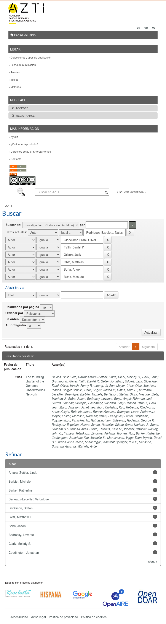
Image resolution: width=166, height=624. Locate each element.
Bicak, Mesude (140, 394)
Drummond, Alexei (64, 381)
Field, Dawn (78, 377)
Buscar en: (13, 224)
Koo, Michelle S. (94, 437)
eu (138, 27)
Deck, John (150, 377)
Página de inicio (24, 35)
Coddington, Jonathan (67, 437)
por (82, 224)
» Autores (14, 72)
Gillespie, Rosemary (88, 403)
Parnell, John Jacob (69, 442)
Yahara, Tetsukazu (76, 433)
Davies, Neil (60, 377)
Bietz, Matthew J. (20, 517)
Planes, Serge (61, 390)
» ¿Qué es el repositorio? (23, 144)
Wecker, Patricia (135, 429)
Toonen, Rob (125, 433)
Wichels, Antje (87, 446)
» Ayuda (13, 137)
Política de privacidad (63, 617)
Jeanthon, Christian (104, 407)
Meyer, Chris (125, 385)
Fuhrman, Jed (142, 398)
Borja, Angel (122, 398)
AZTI (8, 206)
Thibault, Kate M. (110, 429)
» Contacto (14, 159)
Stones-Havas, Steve (83, 429)
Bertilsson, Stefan (116, 394)
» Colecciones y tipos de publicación (29, 57)
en (146, 27)
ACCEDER (22, 108)
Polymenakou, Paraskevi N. (70, 420)
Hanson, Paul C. (136, 403)
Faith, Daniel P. (89, 381)
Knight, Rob (69, 411)
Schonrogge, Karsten (99, 442)
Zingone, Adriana (103, 433)
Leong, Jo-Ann (104, 385)
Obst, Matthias (145, 385)
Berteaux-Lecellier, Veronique (29, 499)
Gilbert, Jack (133, 381)
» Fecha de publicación (22, 65)
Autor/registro (15, 325)
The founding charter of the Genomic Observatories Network (35, 385)
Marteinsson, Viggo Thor (124, 437)
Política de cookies (94, 617)
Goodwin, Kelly (114, 403)
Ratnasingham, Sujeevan (108, 420)
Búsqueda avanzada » (131, 192)
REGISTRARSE (25, 115)
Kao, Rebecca (128, 407)
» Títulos (13, 79)
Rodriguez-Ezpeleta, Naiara (70, 424)
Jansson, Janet (78, 407)
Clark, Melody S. (129, 377)
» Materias (14, 87)
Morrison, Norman (84, 416)
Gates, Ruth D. (127, 390)
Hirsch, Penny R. (81, 385)
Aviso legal (38, 617)
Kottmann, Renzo (90, 411)
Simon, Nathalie (102, 424)
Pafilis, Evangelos (111, 416)
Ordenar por (14, 313)
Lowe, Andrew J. (142, 411)
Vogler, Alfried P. (104, 390)
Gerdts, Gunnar (62, 403)
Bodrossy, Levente (99, 398)
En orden (12, 319)
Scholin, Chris (82, 390)
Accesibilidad (19, 617)
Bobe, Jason (76, 398)
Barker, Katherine (148, 433)
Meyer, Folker (61, 416)
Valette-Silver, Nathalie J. (131, 424)
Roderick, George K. (141, 420)
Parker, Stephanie (136, 416)
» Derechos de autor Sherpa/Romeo (29, 151)
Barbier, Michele (91, 394)
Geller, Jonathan (112, 381)
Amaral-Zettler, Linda (102, 377)
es (153, 27)
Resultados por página (22, 307)
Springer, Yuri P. (126, 442)
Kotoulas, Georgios (116, 411)
